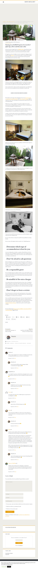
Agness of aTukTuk (12, 463)
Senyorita (18, 42)
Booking (12, 55)
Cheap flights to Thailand (9, 553)
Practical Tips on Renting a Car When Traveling (10, 331)
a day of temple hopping (24, 99)
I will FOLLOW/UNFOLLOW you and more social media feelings (27, 331)
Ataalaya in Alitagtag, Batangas (10, 302)
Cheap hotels (7, 554)
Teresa (9, 392)
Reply (15, 358)
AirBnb (8, 343)
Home (4, 21)
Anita (9, 410)
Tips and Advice (11, 21)
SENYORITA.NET (30, 2)
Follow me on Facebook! (10, 527)
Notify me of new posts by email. (12, 508)
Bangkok (12, 343)
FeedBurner (21, 545)
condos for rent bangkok (20, 343)
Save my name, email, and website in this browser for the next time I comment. (19, 504)
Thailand (9, 341)
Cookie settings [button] (3, 566)
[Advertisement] (19, 11)
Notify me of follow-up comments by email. (14, 506)
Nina (9, 429)
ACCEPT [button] (9, 566)
